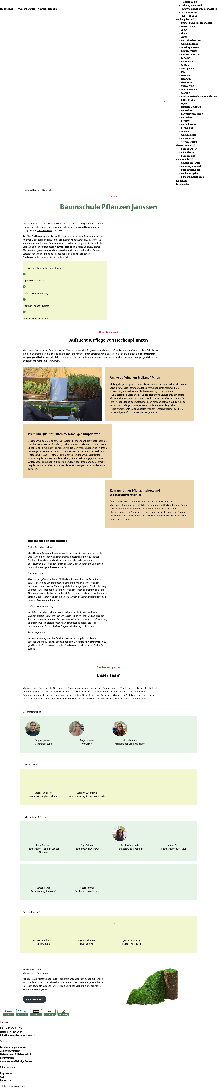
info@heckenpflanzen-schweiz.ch (17, 1035)
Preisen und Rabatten (48, 600)
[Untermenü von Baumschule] (191, 159)
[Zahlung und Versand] (36, 1013)
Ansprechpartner (50, 567)
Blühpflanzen (168, 394)
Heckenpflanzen (184, 19)
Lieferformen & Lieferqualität (16, 1054)
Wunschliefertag (26, 8)
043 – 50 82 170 (59, 698)
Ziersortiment (183, 145)
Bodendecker (149, 394)
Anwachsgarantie (47, 8)
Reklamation (7, 1057)
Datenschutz (6, 1080)
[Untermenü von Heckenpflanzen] (195, 19)
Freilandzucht (7, 8)
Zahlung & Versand (10, 1050)
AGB (2, 1076)
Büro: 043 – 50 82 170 (11, 1028)
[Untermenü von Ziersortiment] (193, 145)
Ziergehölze (134, 394)
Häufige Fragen (60, 626)
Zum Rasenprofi (34, 999)
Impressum (6, 1073)
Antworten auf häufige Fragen (16, 1061)
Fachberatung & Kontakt (13, 1047)
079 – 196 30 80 (15, 1031)
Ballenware (99, 465)
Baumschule (182, 159)
